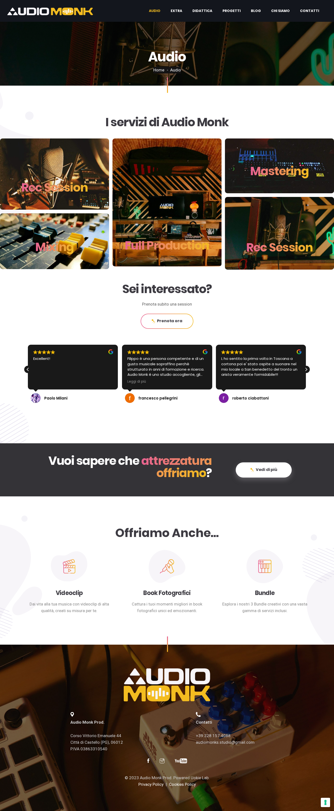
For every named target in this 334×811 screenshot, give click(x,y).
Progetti (232, 10)
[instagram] (162, 761)
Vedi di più (266, 469)
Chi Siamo (280, 10)
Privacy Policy (151, 784)
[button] (306, 369)
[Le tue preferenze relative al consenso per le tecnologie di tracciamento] (325, 802)
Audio (154, 10)
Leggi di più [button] (136, 381)
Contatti (309, 10)
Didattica (202, 10)
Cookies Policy (182, 784)
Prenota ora (169, 321)
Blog (256, 10)
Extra (176, 10)
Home (158, 70)
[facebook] (148, 761)
